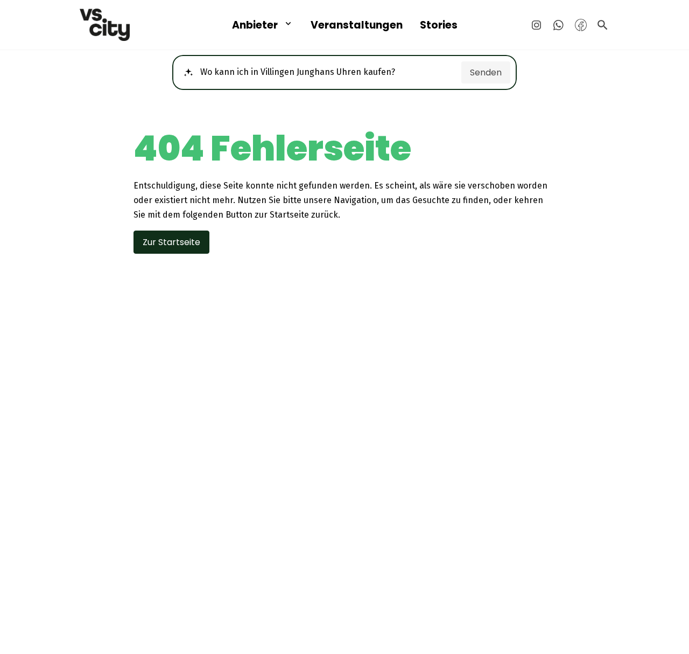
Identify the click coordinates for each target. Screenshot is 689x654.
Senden (486, 72)
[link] (129, 25)
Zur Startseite (171, 242)
